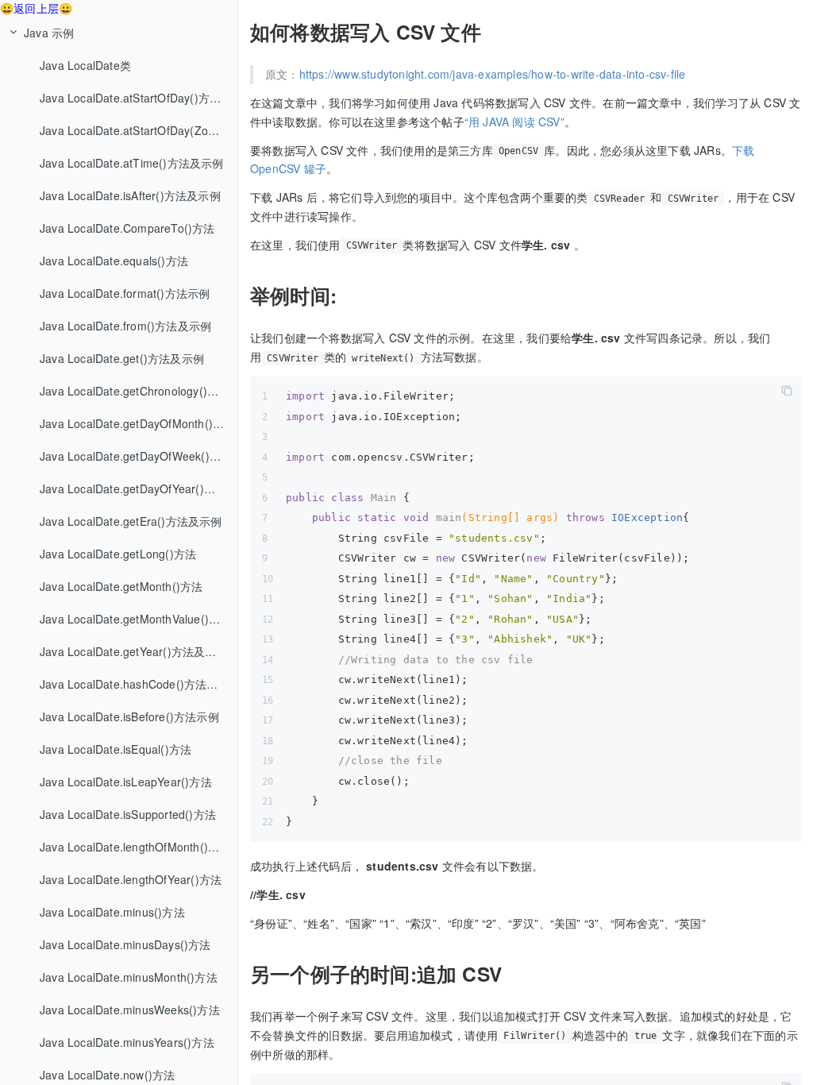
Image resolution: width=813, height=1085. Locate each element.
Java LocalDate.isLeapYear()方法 (126, 782)
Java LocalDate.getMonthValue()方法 (135, 619)
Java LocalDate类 (85, 65)
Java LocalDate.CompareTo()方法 (127, 228)
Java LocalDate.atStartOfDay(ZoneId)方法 (138, 130)
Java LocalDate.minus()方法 (112, 912)
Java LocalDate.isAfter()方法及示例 (130, 195)
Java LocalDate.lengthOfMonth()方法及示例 (138, 847)
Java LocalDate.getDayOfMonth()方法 (137, 423)
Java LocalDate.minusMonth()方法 (129, 977)
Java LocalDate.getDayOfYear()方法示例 (138, 488)
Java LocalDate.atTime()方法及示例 (132, 163)
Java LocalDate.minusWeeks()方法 (130, 1009)
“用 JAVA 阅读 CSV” (514, 121)
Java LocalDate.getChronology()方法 (134, 391)
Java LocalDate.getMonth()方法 (121, 586)
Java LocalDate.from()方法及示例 (125, 326)
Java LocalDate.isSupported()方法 (128, 814)
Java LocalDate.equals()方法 (114, 260)
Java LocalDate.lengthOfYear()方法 (131, 879)
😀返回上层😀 (36, 8)
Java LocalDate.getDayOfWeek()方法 (136, 456)
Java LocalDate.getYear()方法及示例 (134, 651)
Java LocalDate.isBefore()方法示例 (129, 716)
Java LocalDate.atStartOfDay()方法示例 (138, 98)
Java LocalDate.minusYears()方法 (127, 1042)
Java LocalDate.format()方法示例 (125, 293)
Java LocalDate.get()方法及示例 (122, 358)
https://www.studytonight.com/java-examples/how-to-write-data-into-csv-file (492, 74)
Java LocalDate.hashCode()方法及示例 (138, 684)
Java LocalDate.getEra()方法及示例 (131, 521)
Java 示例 (49, 33)
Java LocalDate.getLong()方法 (118, 554)
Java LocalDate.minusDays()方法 (125, 944)
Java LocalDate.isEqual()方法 (115, 749)
